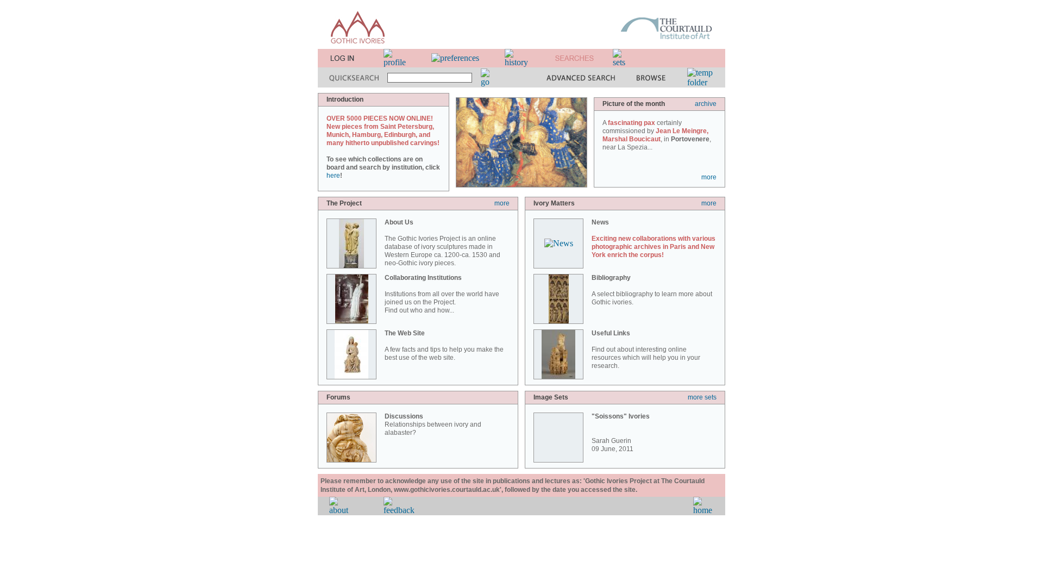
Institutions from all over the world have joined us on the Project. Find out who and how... (442, 294)
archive (706, 104)
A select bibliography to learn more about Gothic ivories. (652, 290)
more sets (702, 397)
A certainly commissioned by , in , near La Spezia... (656, 135)
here (333, 175)
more (709, 177)
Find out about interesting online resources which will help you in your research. (646, 349)
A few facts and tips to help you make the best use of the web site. (444, 345)
